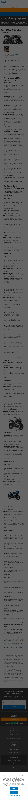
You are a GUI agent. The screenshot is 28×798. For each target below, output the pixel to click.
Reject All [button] (14, 792)
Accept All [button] (14, 788)
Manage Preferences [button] (15, 795)
